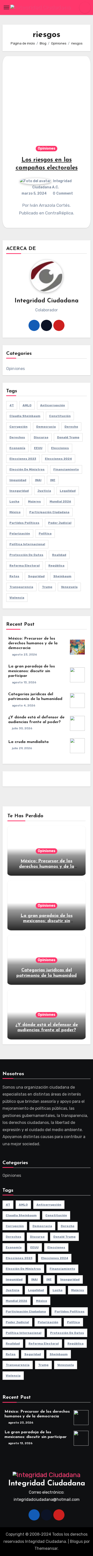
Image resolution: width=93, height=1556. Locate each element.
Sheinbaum (62, 576)
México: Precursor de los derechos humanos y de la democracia (33, 643)
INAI (38, 480)
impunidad (17, 480)
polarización (19, 533)
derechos (17, 437)
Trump (47, 587)
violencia (16, 597)
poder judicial (59, 523)
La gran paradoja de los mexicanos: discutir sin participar (31, 671)
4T (11, 405)
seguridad (36, 576)
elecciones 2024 (58, 458)
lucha (14, 501)
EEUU (38, 448)
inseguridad (19, 490)
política (45, 533)
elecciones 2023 (22, 458)
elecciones (60, 448)
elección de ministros (27, 469)
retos (14, 576)
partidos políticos (24, 523)
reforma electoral (24, 565)
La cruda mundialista (28, 742)
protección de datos (26, 555)
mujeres (34, 501)
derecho (71, 426)
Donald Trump (68, 437)
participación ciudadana (49, 512)
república (56, 565)
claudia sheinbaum (24, 416)
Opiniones (46, 148)
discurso (41, 437)
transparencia (21, 587)
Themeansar (46, 1548)
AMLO (27, 405)
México (15, 512)
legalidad (68, 490)
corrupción (18, 426)
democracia (46, 426)
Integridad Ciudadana (46, 1483)
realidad (59, 555)
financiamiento (66, 469)
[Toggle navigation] (6, 7)
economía (17, 448)
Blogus (76, 1541)
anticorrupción (52, 405)
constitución (60, 416)
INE (52, 480)
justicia (44, 490)
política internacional (27, 544)
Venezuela (69, 587)
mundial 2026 (60, 501)
